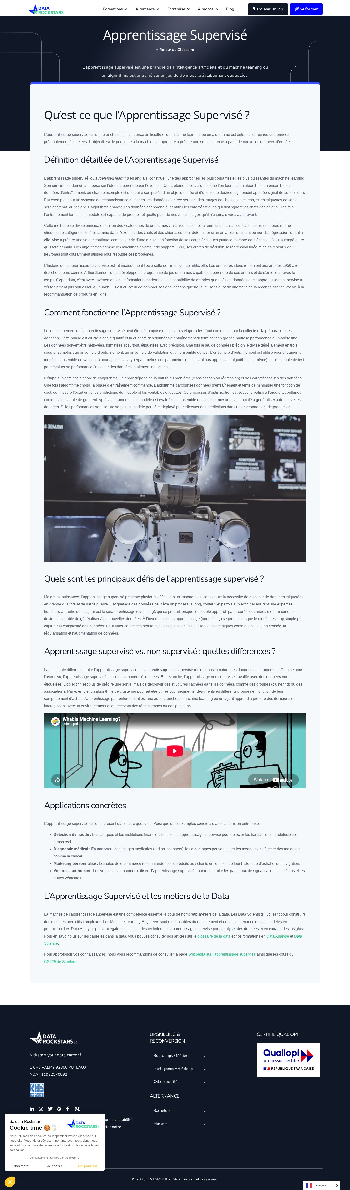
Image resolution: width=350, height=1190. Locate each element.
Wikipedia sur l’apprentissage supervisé (222, 954)
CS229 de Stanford (60, 962)
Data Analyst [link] (81, 929)
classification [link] (186, 225)
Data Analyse (277, 936)
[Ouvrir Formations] (126, 9)
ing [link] (280, 684)
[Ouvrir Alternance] (158, 9)
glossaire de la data (213, 936)
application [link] (174, 287)
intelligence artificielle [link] (196, 67)
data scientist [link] (179, 626)
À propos (206, 9)
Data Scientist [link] (250, 914)
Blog (230, 9)
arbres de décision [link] (208, 247)
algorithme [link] (118, 75)
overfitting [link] (145, 612)
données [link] (188, 75)
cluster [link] (278, 684)
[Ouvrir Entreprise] (188, 9)
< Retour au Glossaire (175, 49)
